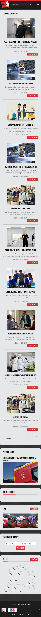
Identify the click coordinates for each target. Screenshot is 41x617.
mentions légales (24, 614)
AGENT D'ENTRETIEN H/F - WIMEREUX (20, 125)
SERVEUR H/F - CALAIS (20, 417)
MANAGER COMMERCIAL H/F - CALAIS (20, 333)
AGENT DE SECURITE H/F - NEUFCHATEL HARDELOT (20, 41)
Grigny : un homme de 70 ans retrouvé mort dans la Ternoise (19, 459)
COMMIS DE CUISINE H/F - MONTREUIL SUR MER (21, 375)
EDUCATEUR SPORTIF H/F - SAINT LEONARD (20, 292)
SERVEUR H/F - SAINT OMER (20, 208)
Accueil (14, 614)
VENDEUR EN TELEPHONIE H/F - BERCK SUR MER (20, 250)
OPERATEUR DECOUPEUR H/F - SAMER (20, 83)
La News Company (24, 604)
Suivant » (13, 439)
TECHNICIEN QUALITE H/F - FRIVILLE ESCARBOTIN (20, 167)
